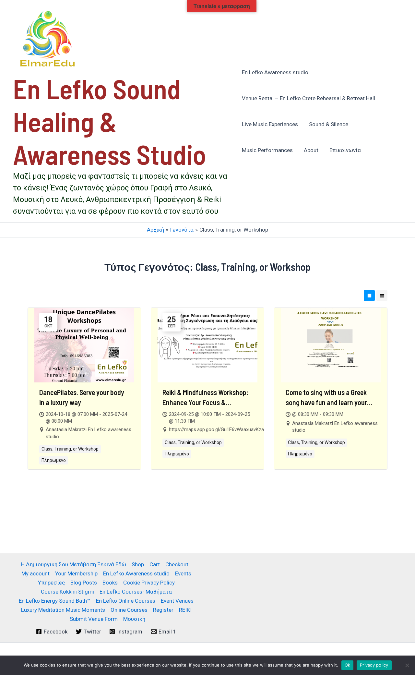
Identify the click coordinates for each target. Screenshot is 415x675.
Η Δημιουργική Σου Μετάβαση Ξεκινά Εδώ (73, 564)
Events (183, 573)
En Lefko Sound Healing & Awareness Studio (109, 121)
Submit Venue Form (94, 619)
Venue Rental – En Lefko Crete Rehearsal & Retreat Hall (308, 98)
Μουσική (134, 619)
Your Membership (76, 573)
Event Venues (177, 600)
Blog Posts (83, 582)
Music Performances (267, 150)
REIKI (185, 610)
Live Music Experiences (270, 124)
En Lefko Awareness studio (275, 72)
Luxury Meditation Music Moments (63, 610)
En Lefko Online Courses (125, 600)
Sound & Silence (328, 124)
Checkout (176, 564)
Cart (154, 564)
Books (110, 582)
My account (35, 573)
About (311, 150)
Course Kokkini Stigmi (67, 591)
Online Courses (129, 610)
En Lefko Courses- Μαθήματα (136, 591)
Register (163, 610)
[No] (407, 665)
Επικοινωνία (345, 150)
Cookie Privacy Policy (149, 582)
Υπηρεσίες (51, 582)
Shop (138, 564)
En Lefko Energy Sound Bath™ (54, 600)
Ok (347, 665)
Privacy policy (374, 665)
